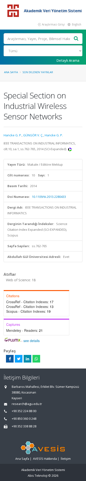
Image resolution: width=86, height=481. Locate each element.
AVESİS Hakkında (45, 459)
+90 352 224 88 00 (24, 411)
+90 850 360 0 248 (24, 419)
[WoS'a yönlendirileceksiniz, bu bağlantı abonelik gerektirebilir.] (70, 149)
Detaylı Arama (67, 60)
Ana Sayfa (11, 72)
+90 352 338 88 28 (24, 426)
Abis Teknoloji (38, 476)
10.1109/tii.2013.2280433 (49, 196)
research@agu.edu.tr (27, 404)
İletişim (66, 459)
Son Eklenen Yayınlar (37, 72)
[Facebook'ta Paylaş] (10, 359)
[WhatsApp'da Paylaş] (36, 359)
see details (31, 340)
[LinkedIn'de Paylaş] (27, 359)
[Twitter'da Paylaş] (18, 359)
